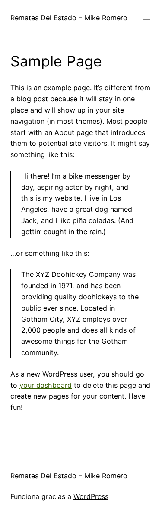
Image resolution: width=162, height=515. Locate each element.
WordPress (90, 496)
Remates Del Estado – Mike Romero (68, 17)
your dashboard (45, 385)
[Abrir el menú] (146, 18)
